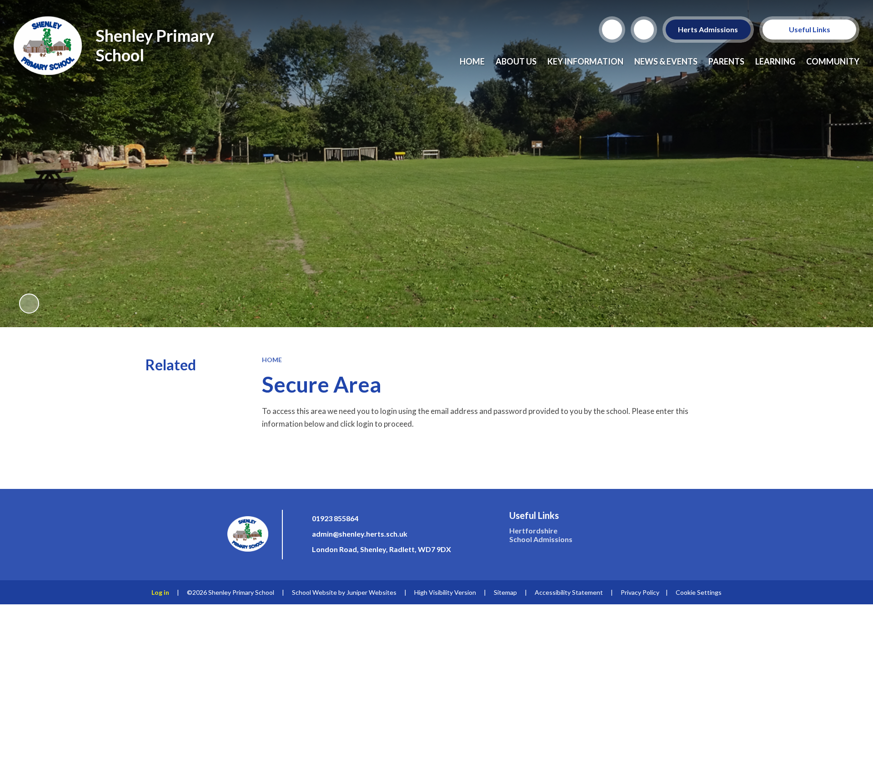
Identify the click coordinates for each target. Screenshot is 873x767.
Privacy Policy (640, 592)
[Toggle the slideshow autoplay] (29, 304)
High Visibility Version (445, 592)
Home (272, 360)
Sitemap (505, 592)
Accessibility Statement (569, 592)
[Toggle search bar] (612, 29)
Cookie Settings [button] (699, 592)
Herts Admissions (708, 29)
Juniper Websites (371, 592)
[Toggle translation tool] (644, 29)
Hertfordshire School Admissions (540, 534)
